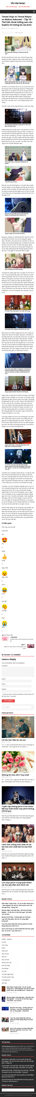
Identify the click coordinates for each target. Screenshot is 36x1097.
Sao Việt (4, 971)
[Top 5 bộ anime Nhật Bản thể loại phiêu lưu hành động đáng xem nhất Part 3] (5, 1021)
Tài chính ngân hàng (7, 974)
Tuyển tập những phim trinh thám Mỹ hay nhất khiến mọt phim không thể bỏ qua (18, 808)
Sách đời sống (6, 965)
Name (4, 679)
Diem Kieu (15, 28)
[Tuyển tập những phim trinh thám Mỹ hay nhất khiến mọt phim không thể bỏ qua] (18, 803)
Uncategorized (6, 980)
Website (4, 689)
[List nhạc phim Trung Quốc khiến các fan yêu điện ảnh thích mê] (18, 879)
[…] (26, 747)
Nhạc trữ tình (5, 959)
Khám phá (5, 951)
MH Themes (28, 1095)
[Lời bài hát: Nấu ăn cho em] (18, 737)
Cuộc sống (5, 945)
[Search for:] (18, 707)
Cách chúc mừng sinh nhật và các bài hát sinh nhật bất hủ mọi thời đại (17, 846)
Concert (4, 942)
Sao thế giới (5, 968)
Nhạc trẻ (4, 957)
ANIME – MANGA (7, 939)
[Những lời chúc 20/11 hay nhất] (18, 772)
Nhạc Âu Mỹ (5, 954)
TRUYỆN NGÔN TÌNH (8, 977)
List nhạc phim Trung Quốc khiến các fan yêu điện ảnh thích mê (17, 883)
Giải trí (3, 948)
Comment (4, 666)
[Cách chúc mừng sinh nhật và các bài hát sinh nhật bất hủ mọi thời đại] (18, 841)
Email (3, 684)
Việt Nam (4, 983)
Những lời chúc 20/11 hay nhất (15, 775)
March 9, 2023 (6, 28)
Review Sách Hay (6, 962)
